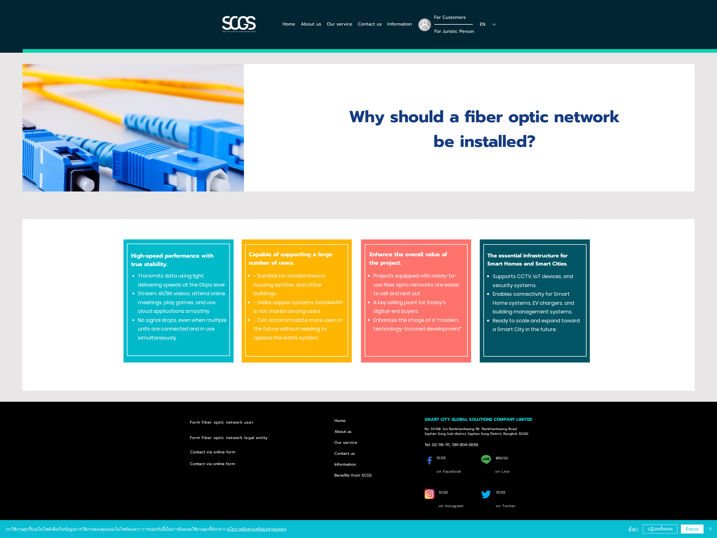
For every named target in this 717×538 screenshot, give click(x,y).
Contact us (344, 453)
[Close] (710, 529)
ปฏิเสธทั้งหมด (660, 529)
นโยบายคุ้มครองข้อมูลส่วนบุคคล (256, 529)
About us (342, 432)
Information (345, 464)
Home (340, 421)
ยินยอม (692, 529)
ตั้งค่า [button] (633, 529)
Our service (345, 442)
